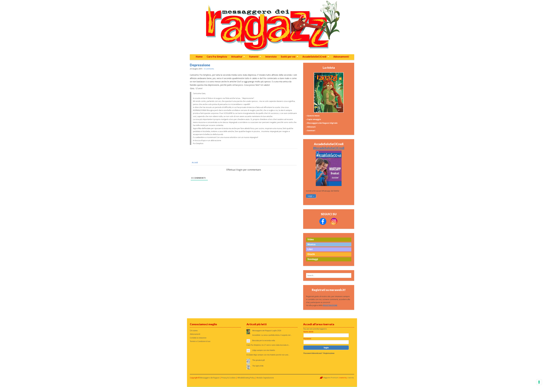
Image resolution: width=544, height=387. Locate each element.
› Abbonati (311, 127)
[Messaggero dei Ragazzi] (272, 27)
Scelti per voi (288, 56)
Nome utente (308, 332)
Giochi (311, 254)
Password (307, 339)
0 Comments (209, 69)
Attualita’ (236, 56)
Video (310, 239)
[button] (328, 275)
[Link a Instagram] (333, 224)
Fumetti (253, 56)
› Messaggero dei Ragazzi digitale (321, 123)
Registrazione (328, 353)
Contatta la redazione (198, 338)
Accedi (194, 162)
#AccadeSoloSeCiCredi (328, 148)
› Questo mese (312, 115)
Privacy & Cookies (228, 378)
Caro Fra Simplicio (217, 56)
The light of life (258, 366)
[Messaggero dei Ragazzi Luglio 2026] (329, 112)
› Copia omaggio (313, 119)
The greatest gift (258, 360)
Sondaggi (312, 259)
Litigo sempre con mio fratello (263, 350)
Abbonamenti (341, 56)
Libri (310, 249)
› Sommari (310, 130)
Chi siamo (194, 331)
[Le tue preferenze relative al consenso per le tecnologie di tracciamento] (539, 382)
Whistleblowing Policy (246, 378)
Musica (311, 244)
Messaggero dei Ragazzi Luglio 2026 (266, 331)
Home (199, 56)
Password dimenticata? (312, 353)
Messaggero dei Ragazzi (209, 378)
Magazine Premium (330, 378)
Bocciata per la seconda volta (263, 341)
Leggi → (311, 196)
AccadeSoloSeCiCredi (314, 56)
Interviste (271, 56)
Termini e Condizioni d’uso (200, 341)
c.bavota (350, 378)
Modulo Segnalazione (265, 378)
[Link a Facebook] (322, 224)
